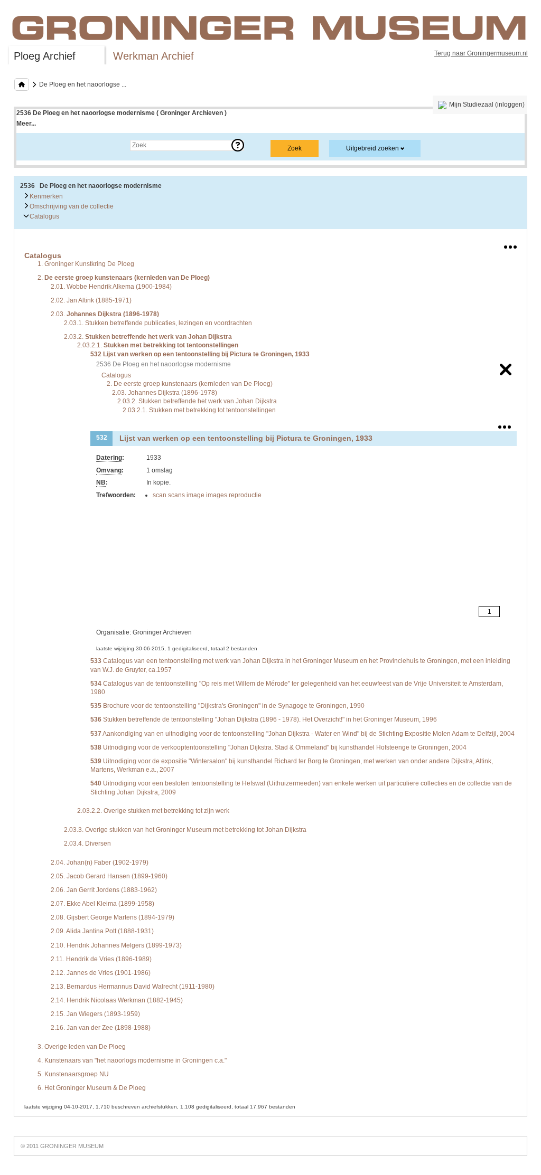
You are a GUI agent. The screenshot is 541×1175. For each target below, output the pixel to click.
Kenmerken (45, 196)
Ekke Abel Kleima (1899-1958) (102, 903)
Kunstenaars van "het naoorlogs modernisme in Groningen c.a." (132, 1060)
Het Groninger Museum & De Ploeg (92, 1088)
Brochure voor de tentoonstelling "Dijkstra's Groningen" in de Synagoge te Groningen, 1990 (227, 705)
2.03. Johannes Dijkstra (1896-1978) (164, 392)
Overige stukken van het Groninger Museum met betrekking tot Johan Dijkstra (185, 829)
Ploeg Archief (45, 56)
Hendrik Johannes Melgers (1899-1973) (116, 945)
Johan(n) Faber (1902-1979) (99, 862)
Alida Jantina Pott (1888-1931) (102, 931)
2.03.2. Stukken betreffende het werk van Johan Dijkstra (197, 401)
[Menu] (510, 245)
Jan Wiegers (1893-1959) (95, 1014)
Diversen (87, 843)
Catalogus (43, 216)
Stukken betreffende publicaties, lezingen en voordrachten (158, 323)
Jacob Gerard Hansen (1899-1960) (109, 876)
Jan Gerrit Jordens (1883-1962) (104, 890)
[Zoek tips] (237, 145)
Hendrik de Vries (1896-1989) (101, 959)
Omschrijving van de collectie (71, 206)
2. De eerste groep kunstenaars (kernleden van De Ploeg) (190, 383)
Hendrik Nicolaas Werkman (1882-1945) (117, 1000)
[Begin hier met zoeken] (21, 84)
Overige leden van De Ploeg (82, 1046)
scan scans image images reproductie (207, 495)
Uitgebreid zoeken (372, 148)
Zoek (34, 145)
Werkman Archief (153, 56)
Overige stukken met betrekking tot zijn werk (153, 810)
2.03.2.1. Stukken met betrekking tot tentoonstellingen (199, 410)
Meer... (26, 123)
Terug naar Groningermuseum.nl (481, 53)
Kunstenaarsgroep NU (73, 1074)
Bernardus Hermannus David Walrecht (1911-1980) (132, 986)
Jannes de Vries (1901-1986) (101, 973)
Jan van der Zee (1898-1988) (101, 1027)
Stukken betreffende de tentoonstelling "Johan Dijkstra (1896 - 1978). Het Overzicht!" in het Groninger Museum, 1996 (263, 719)
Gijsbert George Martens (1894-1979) (112, 917)
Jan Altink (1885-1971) (91, 300)
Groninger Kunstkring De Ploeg (86, 264)
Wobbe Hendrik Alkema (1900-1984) (111, 286)
